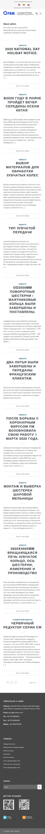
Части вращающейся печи (11, 761)
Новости (22, 45)
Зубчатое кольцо (8, 757)
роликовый (6, 754)
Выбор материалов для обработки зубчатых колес (22, 169)
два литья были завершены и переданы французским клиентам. (22, 370)
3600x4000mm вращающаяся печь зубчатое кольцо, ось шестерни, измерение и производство (22, 560)
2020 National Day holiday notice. (22, 51)
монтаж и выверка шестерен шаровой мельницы (22, 492)
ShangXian (16, 831)
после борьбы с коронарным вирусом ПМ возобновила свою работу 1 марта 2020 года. (22, 428)
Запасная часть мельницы (11, 764)
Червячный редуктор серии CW (22, 625)
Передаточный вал (9, 744)
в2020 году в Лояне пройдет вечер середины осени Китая (22, 104)
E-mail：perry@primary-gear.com (23, 1)
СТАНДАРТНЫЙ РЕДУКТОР (22, 620)
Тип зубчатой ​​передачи (22, 230)
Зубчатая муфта (8, 751)
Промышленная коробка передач (13, 747)
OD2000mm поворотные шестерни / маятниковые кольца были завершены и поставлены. (22, 299)
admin (27, 86)
